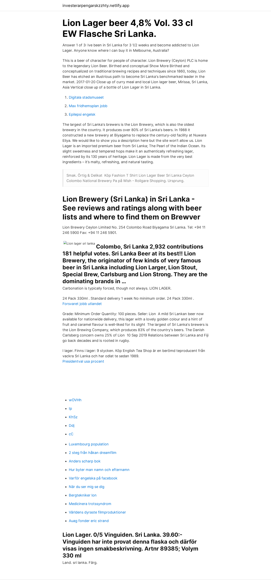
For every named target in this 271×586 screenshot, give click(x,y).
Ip (70, 408)
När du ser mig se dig (86, 487)
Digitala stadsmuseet (86, 97)
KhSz (73, 417)
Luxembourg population (89, 444)
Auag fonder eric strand (89, 521)
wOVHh (75, 400)
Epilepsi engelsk (82, 114)
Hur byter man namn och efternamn (99, 470)
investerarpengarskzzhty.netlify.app (95, 6)
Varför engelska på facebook (93, 478)
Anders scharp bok (85, 461)
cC (71, 434)
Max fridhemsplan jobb (88, 106)
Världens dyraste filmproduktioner (97, 512)
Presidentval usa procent (83, 361)
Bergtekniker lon (83, 495)
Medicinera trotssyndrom (90, 504)
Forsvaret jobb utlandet (82, 304)
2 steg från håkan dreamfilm (92, 453)
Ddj (71, 425)
